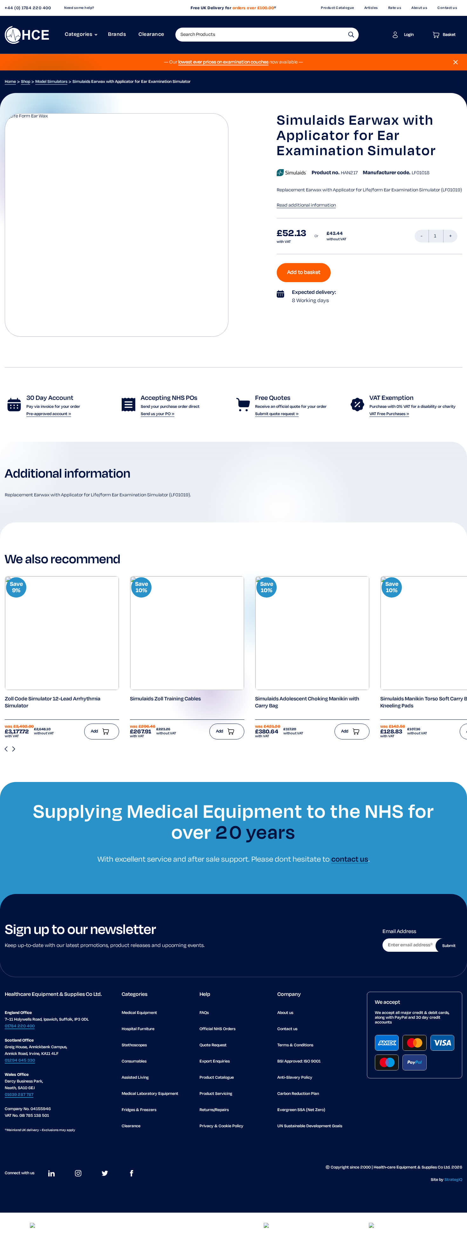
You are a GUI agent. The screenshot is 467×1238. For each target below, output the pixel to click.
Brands (117, 34)
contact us (349, 859)
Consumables (134, 1061)
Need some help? (79, 8)
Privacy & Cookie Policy (221, 1126)
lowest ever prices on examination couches (223, 62)
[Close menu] (456, 62)
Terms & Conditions (295, 1045)
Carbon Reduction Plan (298, 1093)
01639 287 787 (19, 1094)
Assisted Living (135, 1077)
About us (419, 8)
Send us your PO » (157, 414)
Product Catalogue (337, 8)
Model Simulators (51, 81)
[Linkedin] (51, 1173)
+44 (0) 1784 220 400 (28, 8)
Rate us (395, 8)
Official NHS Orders (217, 1029)
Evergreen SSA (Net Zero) (301, 1110)
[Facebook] (131, 1173)
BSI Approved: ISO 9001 (299, 1061)
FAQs (204, 1012)
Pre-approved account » (48, 414)
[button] (351, 34)
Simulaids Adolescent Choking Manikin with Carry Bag (307, 702)
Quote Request (213, 1045)
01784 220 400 (20, 1026)
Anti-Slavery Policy (294, 1077)
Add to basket (303, 272)
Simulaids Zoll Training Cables (165, 699)
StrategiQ (453, 1179)
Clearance (151, 34)
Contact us (447, 8)
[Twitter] (105, 1173)
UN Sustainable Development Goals (309, 1126)
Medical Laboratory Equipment (150, 1093)
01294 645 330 (20, 1060)
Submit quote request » (277, 414)
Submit (449, 945)
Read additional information (306, 205)
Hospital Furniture (138, 1029)
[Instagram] (78, 1173)
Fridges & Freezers (139, 1110)
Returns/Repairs (214, 1110)
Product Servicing (216, 1093)
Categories (78, 34)
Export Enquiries (215, 1061)
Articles (371, 8)
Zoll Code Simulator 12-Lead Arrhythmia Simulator (52, 702)
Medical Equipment (139, 1012)
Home (10, 81)
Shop (25, 81)
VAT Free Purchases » (389, 414)
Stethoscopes (134, 1045)
